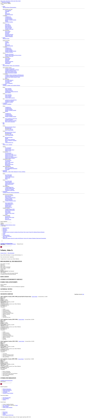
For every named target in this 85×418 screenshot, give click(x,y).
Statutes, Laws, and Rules (7, 144)
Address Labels (8, 62)
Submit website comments (7, 407)
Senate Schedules (8, 94)
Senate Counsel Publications (10, 197)
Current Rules (7, 161)
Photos (6, 178)
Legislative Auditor (8, 198)
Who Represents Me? (9, 14)
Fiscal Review (7, 216)
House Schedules (8, 88)
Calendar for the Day (9, 90)
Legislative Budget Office (10, 68)
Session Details (34, 296)
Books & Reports (6, 227)
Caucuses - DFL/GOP (9, 29)
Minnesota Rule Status (9, 164)
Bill (10, 129)
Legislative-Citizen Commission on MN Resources (14, 74)
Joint (4, 64)
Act (12, 129)
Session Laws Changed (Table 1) (11, 157)
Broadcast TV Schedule (9, 100)
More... (6, 78)
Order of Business (8, 89)
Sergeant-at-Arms (8, 28)
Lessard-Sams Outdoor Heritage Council (12, 77)
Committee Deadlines (9, 21)
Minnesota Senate (6, 38)
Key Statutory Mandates (31, 238)
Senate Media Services (9, 184)
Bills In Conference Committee (10, 120)
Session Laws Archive (9, 156)
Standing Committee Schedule (10, 19)
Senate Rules (7, 59)
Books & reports (8, 219)
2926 (83, 294)
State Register (7, 165)
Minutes (6, 20)
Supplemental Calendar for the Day (11, 91)
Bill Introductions (8, 127)
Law (3, 143)
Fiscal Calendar (8, 92)
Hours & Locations (14, 238)
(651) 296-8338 (5, 405)
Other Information (11, 253)
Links (4, 234)
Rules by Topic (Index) (9, 162)
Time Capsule (26, 232)
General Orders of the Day (10, 97)
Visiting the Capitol (6, 391)
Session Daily (7, 177)
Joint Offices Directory (9, 80)
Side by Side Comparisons (10, 121)
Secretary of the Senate (9, 54)
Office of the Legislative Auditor (11, 71)
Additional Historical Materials (38, 232)
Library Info (5, 237)
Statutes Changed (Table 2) (10, 158)
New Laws (7, 218)
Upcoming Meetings (9, 18)
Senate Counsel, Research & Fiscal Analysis (13, 55)
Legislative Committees (7, 104)
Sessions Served (3, 253)
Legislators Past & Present (10, 210)
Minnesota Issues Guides (9, 217)
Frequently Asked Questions (8, 393)
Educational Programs (9, 34)
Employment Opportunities (41, 238)
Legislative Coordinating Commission (12, 69)
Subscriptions (7, 63)
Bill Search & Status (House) (10, 126)
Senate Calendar (8, 96)
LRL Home (2, 243)
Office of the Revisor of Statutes (11, 72)
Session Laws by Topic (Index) (10, 155)
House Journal (7, 31)
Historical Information (7, 388)
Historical (4, 231)
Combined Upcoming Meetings (11, 99)
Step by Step (5, 236)
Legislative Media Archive (10, 188)
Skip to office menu (11, 0)
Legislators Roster (8, 204)
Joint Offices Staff (8, 81)
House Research (8, 26)
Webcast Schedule (8, 175)
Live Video (7, 174)
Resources (9, 236)
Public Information (8, 27)
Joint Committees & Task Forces (11, 118)
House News (5, 411)
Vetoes (6, 141)
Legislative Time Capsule (9, 213)
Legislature (5, 232)
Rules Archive (7, 163)
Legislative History (6, 235)
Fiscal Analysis (8, 25)
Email (16, 405)
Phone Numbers (6, 406)
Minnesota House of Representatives (9, 7)
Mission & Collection (7, 238)
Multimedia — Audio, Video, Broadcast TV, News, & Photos (14, 171)
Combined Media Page (9, 187)
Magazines (5, 228)
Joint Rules (7, 33)
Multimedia (5, 170)
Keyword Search (8, 147)
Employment (7, 13)
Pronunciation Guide (9, 35)
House (4, 6)
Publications (5, 191)
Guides (4, 233)
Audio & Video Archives (9, 176)
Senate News (5, 412)
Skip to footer (18, 0)
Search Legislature (3, 3)
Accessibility (7, 82)
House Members (8, 10)
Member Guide (8, 205)
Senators (6, 41)
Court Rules (7, 169)
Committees (5, 103)
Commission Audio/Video (10, 190)
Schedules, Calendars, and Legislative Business (11, 85)
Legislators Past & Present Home (6, 243)
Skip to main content (4, 0)
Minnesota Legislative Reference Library (7, 224)
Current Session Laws (9, 142)
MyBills (6, 138)
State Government (10, 232)
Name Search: (3, 381)
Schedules (4, 84)
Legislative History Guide (10, 209)
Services (25, 238)
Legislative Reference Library (10, 70)
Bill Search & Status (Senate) (10, 132)
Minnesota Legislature (6, 2)
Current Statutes (8, 148)
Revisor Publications (9, 199)
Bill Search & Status (8, 137)
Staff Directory (20, 238)
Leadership (7, 11)
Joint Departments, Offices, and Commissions (11, 65)
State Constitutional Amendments (11, 168)
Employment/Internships (7, 390)
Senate (4, 37)
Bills (3, 122)
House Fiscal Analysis (9, 195)
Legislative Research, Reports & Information (11, 192)
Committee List (8, 16)
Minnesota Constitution (9, 167)
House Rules (7, 32)
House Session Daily (9, 202)
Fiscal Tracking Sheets (9, 130)
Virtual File (31, 232)
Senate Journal (7, 58)
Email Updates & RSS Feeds (8, 415)
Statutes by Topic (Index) (9, 149)
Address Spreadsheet (9, 36)
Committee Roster (8, 17)
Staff (6, 12)
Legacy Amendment (8, 83)
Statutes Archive (8, 150)
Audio (10, 174)
